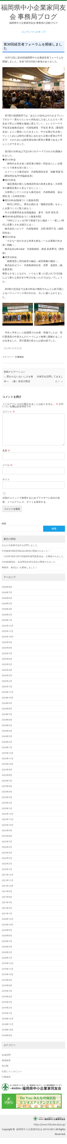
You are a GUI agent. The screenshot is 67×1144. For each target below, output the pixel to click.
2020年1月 (7, 958)
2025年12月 (7, 625)
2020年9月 (7, 930)
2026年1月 (7, 620)
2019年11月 (7, 969)
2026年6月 (7, 598)
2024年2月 (7, 742)
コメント (8, 411)
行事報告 (19, 357)
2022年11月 (7, 819)
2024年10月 (7, 697)
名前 (6, 450)
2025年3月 (7, 675)
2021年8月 (7, 897)
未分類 (5, 1066)
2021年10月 (7, 886)
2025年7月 (7, 653)
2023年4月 (7, 791)
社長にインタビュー (12, 1071)
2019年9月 (7, 980)
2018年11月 (7, 1024)
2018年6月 (7, 1035)
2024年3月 (7, 736)
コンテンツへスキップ (33, 32)
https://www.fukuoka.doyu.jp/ (49, 1124)
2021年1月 (7, 913)
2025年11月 (7, 631)
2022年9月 (7, 830)
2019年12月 (7, 963)
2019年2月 (7, 1007)
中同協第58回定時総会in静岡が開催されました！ (26, 551)
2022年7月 (7, 841)
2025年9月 (7, 642)
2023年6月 (7, 786)
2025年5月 (7, 664)
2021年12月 (7, 874)
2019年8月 (7, 985)
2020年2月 (7, 952)
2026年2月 (7, 614)
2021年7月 (7, 902)
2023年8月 (7, 775)
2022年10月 (7, 825)
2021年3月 (7, 908)
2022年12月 (7, 814)
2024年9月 (7, 703)
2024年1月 (7, 747)
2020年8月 (7, 935)
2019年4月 (7, 996)
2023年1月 (7, 808)
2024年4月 (7, 731)
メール (7, 465)
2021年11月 (7, 880)
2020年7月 (7, 941)
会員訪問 (6, 1055)
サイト (6, 479)
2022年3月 (7, 858)
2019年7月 (7, 991)
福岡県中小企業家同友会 (29, 1129)
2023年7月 (7, 780)
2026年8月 (7, 587)
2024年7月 (7, 714)
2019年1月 (7, 1013)
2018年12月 (7, 1018)
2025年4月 (7, 670)
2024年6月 (7, 719)
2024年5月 (7, 725)
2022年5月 (7, 847)
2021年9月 (7, 891)
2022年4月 (7, 852)
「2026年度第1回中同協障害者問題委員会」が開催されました (32, 556)
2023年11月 (7, 758)
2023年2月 (7, 803)
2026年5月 (7, 603)
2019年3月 (7, 1002)
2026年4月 (7, 609)
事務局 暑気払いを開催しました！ (19, 567)
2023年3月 (7, 797)
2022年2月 (7, 863)
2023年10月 (7, 764)
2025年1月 (7, 686)
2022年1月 (7, 869)
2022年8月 (7, 836)
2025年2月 (7, 681)
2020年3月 (7, 946)
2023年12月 (7, 753)
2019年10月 (7, 974)
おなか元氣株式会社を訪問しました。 (21, 545)
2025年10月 (7, 636)
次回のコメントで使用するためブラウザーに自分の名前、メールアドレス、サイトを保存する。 (31, 499)
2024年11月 (7, 692)
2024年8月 (7, 708)
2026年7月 (7, 592)
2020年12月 (7, 919)
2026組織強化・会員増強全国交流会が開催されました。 (30, 562)
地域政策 (6, 1060)
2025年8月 (7, 648)
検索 (4, 523)
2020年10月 (7, 924)
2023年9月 (7, 769)
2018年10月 (7, 1029)
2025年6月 (7, 659)
